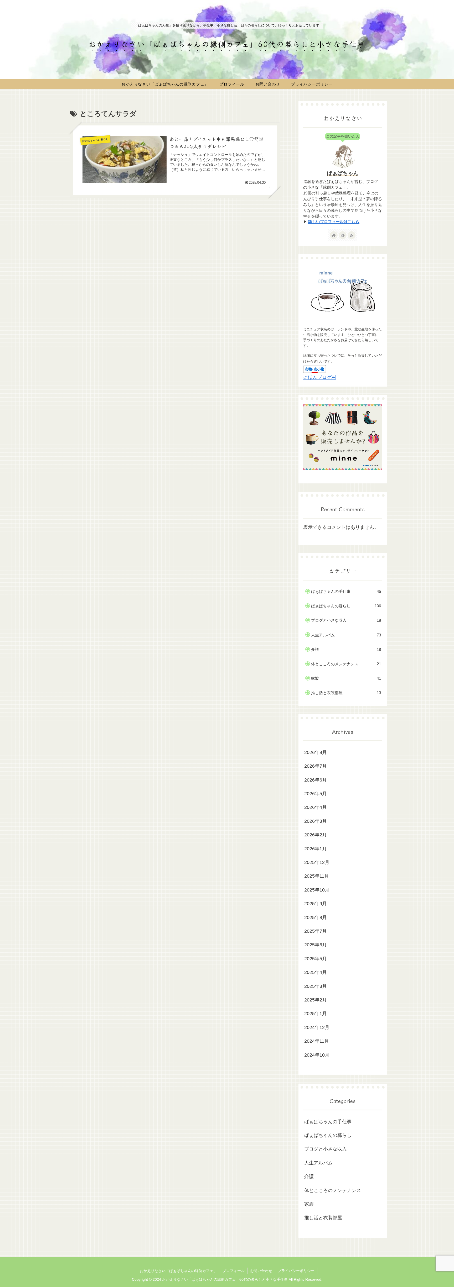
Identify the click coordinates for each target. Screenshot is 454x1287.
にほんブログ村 (319, 377)
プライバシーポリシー (296, 1271)
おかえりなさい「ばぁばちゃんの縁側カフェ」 (178, 1271)
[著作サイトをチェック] (333, 235)
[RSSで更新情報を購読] (351, 235)
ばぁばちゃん (342, 173)
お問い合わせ (261, 1271)
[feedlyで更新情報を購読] (342, 235)
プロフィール (234, 1271)
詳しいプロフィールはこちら (333, 222)
